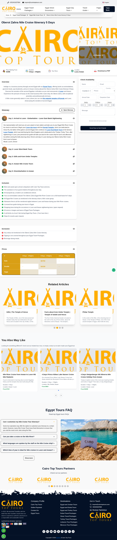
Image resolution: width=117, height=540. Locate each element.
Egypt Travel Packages (19, 15)
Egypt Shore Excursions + (50, 9)
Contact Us (35, 510)
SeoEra (58, 537)
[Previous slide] (56, 395)
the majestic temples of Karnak (54, 98)
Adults (86, 102)
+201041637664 (15, 2)
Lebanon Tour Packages (68, 522)
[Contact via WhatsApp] (3, 530)
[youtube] (54, 531)
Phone (96, 91)
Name (84, 84)
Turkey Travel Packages (68, 519)
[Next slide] (61, 395)
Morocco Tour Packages (68, 525)
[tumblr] (58, 531)
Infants (110, 102)
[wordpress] (65, 531)
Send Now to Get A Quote (98, 128)
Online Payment (36, 507)
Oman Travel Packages (68, 516)
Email (102, 84)
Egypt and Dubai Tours (68, 507)
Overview (5, 82)
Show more (29, 458)
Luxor (61, 91)
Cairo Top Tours (36, 504)
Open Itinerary (68, 110)
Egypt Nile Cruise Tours (36, 15)
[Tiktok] (73, 531)
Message (85, 110)
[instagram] (47, 531)
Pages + (99, 9)
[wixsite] (69, 531)
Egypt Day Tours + (70, 9)
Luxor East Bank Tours (55, 130)
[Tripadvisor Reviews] (114, 270)
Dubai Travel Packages (68, 513)
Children (97, 102)
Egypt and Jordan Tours (68, 504)
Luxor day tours (31, 127)
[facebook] (43, 531)
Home (18, 9)
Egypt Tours (47, 86)
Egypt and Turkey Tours (68, 510)
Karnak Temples (48, 127)
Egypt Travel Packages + (29, 9)
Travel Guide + (85, 9)
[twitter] (51, 531)
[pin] (62, 531)
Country (108, 88)
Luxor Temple (8, 132)
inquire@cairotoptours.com (33, 2)
